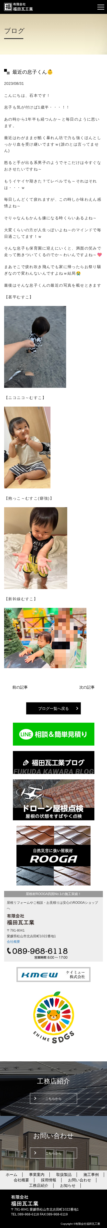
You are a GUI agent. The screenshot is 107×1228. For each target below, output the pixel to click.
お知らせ (67, 1185)
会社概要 (13, 942)
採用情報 (48, 1180)
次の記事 (87, 687)
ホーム (11, 1174)
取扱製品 (64, 1174)
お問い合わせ (79, 1180)
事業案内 (36, 1174)
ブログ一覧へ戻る (53, 708)
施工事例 (91, 1174)
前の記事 (20, 687)
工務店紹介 (38, 1185)
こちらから (53, 1099)
